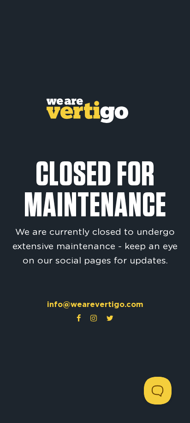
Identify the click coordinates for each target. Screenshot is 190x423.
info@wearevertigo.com (95, 304)
